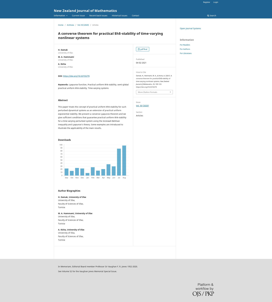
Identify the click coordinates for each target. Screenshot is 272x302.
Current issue (78, 15)
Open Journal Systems (190, 28)
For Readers (185, 45)
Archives (70, 25)
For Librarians (186, 53)
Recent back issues (98, 15)
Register (206, 2)
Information (60, 15)
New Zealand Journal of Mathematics (85, 10)
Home (60, 25)
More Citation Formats (147, 92)
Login (215, 2)
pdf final (143, 49)
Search (212, 15)
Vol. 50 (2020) (83, 25)
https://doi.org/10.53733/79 (76, 76)
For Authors (185, 49)
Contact (135, 15)
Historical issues (119, 15)
